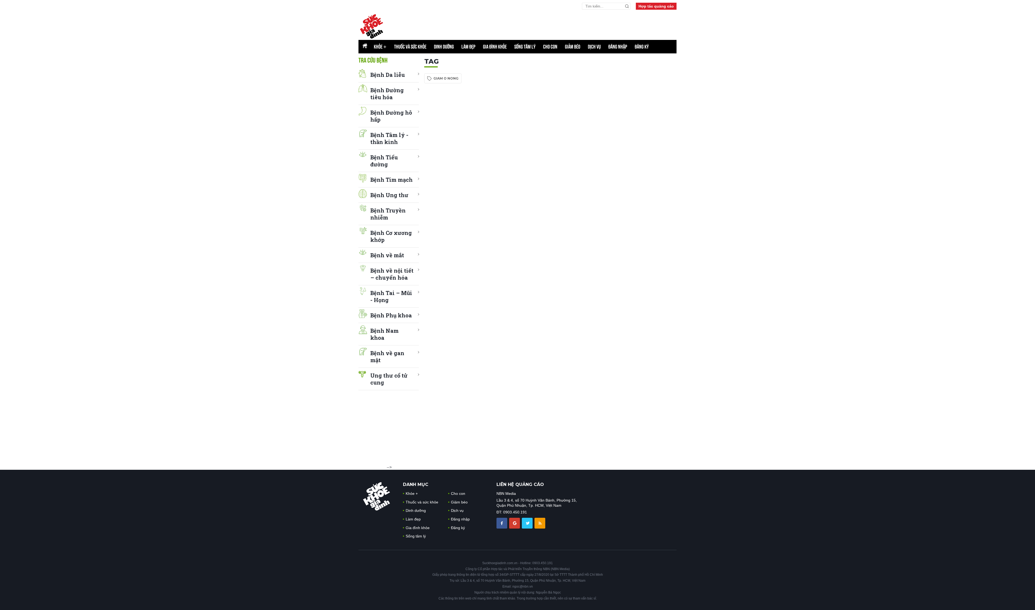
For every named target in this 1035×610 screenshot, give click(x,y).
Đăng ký (642, 47)
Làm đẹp (468, 47)
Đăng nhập (617, 47)
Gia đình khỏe (495, 47)
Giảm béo (572, 47)
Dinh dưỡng (444, 47)
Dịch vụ (594, 47)
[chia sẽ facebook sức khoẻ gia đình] (502, 522)
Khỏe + (412, 493)
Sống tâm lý (525, 47)
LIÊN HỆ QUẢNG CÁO (520, 484)
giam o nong (445, 78)
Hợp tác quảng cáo (656, 6)
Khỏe (380, 47)
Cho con (550, 47)
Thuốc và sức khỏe (410, 47)
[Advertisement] (636, 138)
